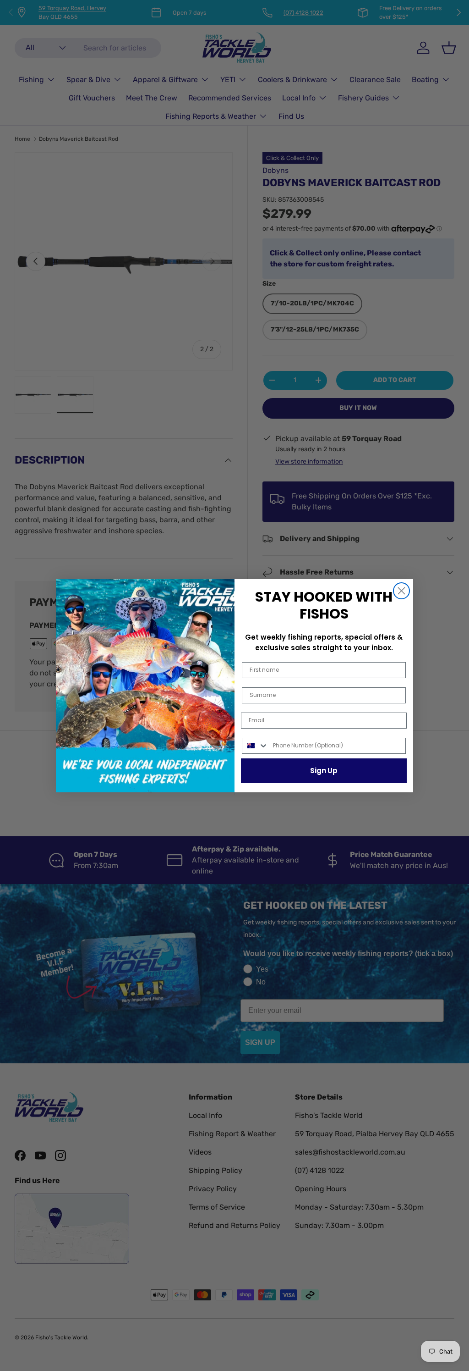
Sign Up (324, 770)
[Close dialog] (401, 591)
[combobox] (255, 745)
